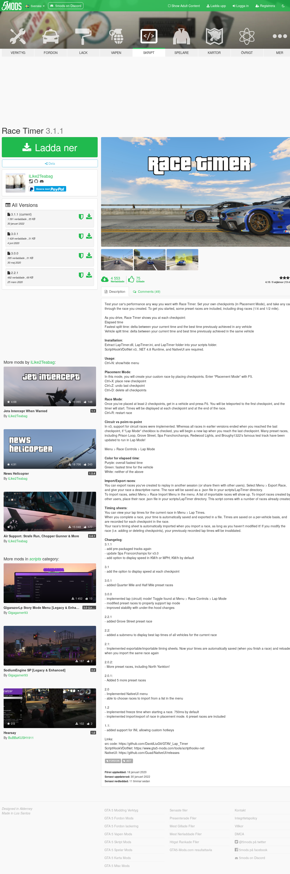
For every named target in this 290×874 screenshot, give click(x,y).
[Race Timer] (117, 259)
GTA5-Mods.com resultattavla (191, 849)
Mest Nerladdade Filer (186, 834)
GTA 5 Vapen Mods (118, 834)
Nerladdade (117, 281)
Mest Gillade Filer (182, 826)
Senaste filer (179, 810)
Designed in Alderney (17, 808)
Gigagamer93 (18, 612)
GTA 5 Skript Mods (117, 842)
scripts (35, 559)
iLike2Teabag (41, 176)
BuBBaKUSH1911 (21, 737)
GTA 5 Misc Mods (117, 865)
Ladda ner (54, 147)
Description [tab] (116, 291)
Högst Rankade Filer (184, 842)
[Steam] (31, 181)
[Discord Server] (41, 181)
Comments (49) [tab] (148, 291)
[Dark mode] (283, 5)
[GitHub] (36, 181)
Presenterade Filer (183, 818)
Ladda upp (218, 5)
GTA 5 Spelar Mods (118, 849)
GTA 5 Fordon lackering (121, 826)
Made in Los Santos (16, 813)
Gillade (140, 281)
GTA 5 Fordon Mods (118, 818)
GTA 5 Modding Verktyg (121, 810)
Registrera (267, 5)
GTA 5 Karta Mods (117, 857)
